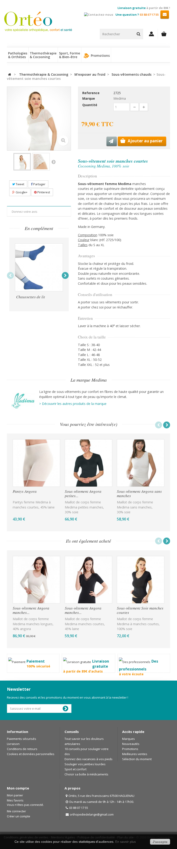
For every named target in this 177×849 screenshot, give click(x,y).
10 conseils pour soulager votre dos (87, 751)
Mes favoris (15, 800)
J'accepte (160, 842)
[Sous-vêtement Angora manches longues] (36, 580)
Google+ (21, 192)
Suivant (53, 161)
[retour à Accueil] (9, 74)
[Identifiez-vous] (151, 34)
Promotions (100, 55)
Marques (128, 739)
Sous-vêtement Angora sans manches (139, 493)
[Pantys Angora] (36, 463)
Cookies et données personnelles (30, 754)
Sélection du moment (137, 759)
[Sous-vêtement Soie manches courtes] (140, 580)
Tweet (19, 184)
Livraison (13, 744)
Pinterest (43, 192)
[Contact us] (164, 14)
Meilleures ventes (134, 754)
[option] (39, 274)
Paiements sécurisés (21, 739)
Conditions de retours (22, 749)
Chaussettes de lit (30, 296)
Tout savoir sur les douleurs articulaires (84, 741)
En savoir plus (125, 841)
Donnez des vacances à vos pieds (88, 759)
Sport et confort (75, 769)
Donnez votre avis (24, 211)
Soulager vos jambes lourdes (85, 764)
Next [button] (65, 275)
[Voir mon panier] (164, 34)
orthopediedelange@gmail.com (92, 814)
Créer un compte (18, 816)
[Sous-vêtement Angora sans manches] (140, 463)
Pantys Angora (25, 491)
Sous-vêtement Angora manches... (31, 610)
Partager (38, 184)
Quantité (89, 105)
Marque (88, 98)
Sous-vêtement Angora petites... (83, 493)
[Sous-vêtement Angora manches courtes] (88, 580)
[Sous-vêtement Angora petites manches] (88, 463)
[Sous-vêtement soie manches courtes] (22, 161)
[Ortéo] (24, 21)
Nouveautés (130, 744)
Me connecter (16, 811)
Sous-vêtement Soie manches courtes (140, 610)
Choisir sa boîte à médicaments (86, 774)
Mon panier (15, 795)
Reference (91, 93)
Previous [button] (10, 275)
